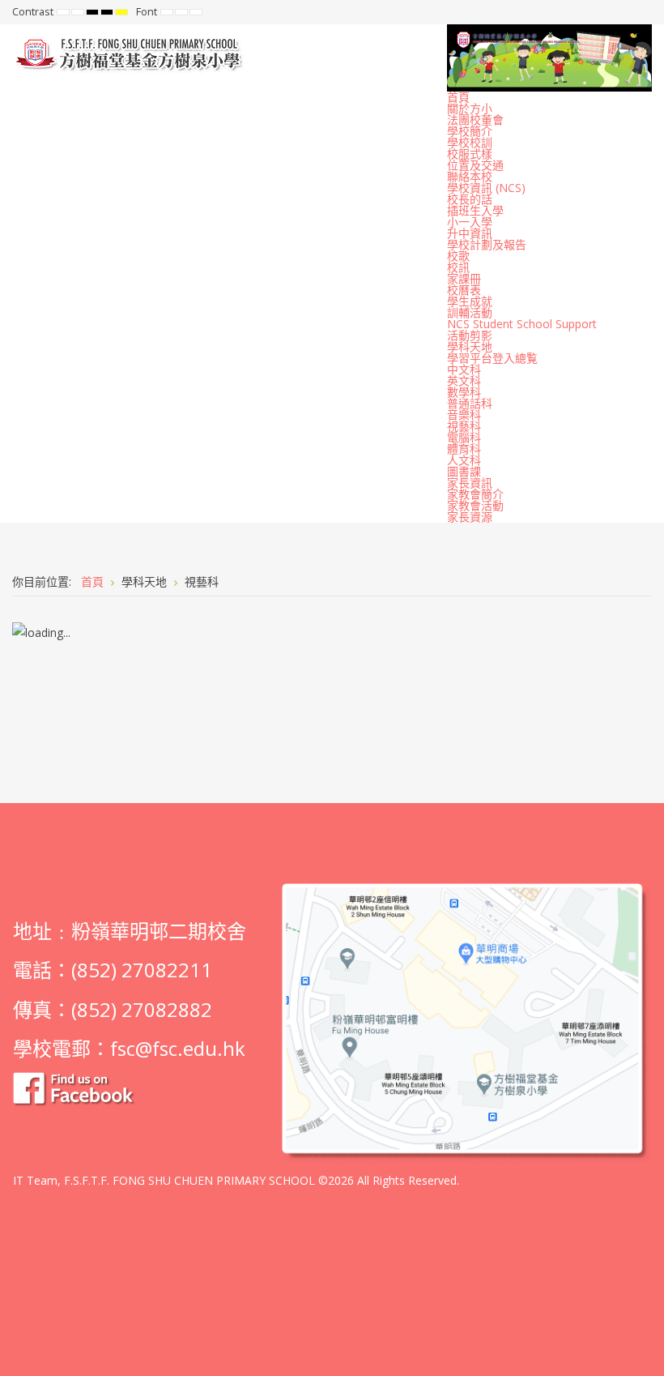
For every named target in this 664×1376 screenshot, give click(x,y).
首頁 (458, 97)
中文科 (464, 369)
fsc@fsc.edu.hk (177, 1048)
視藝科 (464, 426)
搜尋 (640, 12)
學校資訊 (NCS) (486, 187)
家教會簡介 (475, 494)
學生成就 (469, 301)
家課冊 (464, 278)
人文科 (464, 460)
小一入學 (469, 221)
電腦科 (464, 437)
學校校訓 (469, 142)
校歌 (458, 255)
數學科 (464, 392)
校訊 (458, 267)
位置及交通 (475, 165)
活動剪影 (469, 335)
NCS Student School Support (522, 323)
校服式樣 (469, 153)
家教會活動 (475, 505)
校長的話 (469, 199)
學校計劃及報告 (486, 244)
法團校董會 (475, 119)
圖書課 (464, 471)
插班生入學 (475, 210)
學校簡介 (469, 131)
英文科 (464, 380)
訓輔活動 (469, 312)
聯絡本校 (469, 176)
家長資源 (469, 516)
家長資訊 (469, 482)
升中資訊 (469, 233)
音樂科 (464, 414)
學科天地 (469, 346)
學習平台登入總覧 (492, 357)
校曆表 (464, 289)
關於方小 (469, 108)
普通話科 (469, 403)
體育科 (464, 448)
